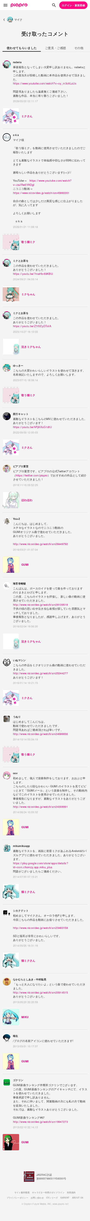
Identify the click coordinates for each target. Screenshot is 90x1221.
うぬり (17, 717)
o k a (16, 135)
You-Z (16, 519)
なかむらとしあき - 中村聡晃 (29, 979)
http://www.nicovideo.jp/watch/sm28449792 (40, 544)
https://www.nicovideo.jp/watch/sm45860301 (41, 193)
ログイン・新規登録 (73, 5)
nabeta (17, 62)
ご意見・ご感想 (55, 48)
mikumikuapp (21, 846)
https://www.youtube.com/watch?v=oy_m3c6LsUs (44, 83)
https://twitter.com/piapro (31, 475)
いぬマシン (19, 660)
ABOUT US (78, 1197)
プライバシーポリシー (17, 1197)
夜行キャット (20, 414)
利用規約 (71, 1192)
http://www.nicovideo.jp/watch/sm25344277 (40, 673)
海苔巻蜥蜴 (19, 583)
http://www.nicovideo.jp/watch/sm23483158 (40, 928)
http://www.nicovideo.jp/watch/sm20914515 (40, 992)
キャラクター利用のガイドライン (48, 1192)
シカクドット (20, 910)
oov (15, 773)
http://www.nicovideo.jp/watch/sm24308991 (40, 807)
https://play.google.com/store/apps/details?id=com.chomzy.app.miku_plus (40, 865)
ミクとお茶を (20, 261)
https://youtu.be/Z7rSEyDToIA (32, 326)
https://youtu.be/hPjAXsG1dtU (32, 427)
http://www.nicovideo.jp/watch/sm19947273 (40, 1122)
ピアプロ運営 (20, 466)
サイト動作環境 (22, 1192)
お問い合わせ (37, 1197)
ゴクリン (18, 1080)
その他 (78, 48)
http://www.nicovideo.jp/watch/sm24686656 (40, 734)
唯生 (15, 1036)
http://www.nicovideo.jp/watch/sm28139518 (40, 605)
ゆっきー (18, 365)
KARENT (64, 1197)
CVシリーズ (52, 1197)
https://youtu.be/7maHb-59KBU (33, 274)
